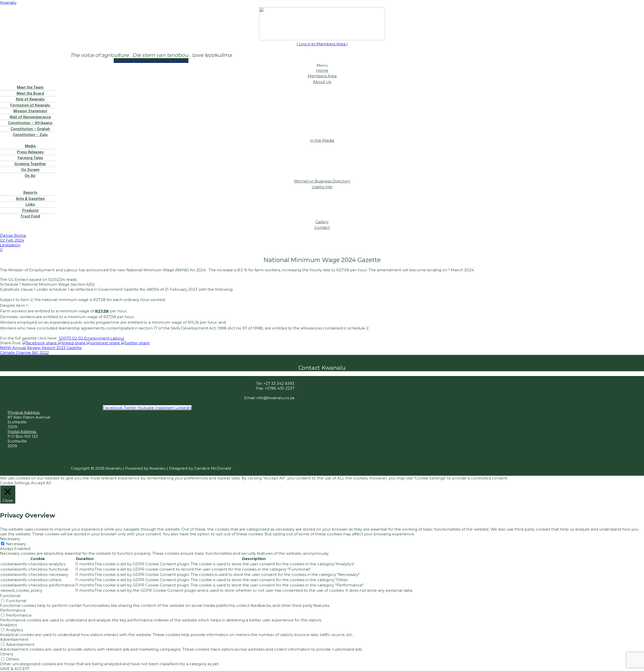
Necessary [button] (10, 538)
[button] (322, 82)
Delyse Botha (13, 235)
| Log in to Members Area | (322, 44)
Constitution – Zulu (30, 134)
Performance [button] (13, 610)
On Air (30, 175)
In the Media (322, 140)
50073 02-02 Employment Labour (91, 338)
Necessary (16, 543)
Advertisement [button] (14, 639)
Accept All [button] (41, 482)
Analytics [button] (8, 624)
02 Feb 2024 (12, 240)
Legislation (10, 245)
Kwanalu (8, 2)
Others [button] (6, 654)
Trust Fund (30, 216)
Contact (322, 227)
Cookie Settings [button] (15, 482)
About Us (322, 81)
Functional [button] (10, 595)
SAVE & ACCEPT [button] (15, 668)
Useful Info (322, 186)
